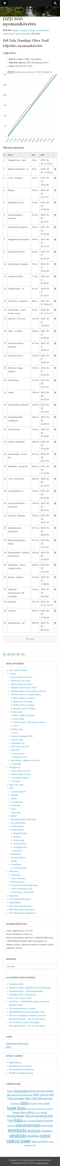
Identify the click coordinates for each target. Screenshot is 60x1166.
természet (33, 1130)
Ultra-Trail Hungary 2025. (20, 998)
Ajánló (14, 798)
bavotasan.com (42, 1163)
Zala (15, 726)
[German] (14, 654)
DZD (36, 1094)
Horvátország (19, 843)
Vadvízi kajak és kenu (21, 774)
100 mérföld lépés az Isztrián (22, 1008)
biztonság (21, 1091)
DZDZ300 (44, 1095)
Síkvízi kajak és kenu (20, 771)
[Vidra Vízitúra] (30, 12)
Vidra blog (15, 812)
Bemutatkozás (17, 882)
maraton (50, 1109)
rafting (30, 1112)
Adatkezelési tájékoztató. (17, 1043)
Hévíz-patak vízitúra (18, 670)
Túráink (12, 674)
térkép (32, 30)
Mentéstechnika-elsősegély (23, 819)
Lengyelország (20, 847)
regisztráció (8, 33)
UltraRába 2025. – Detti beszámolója (26, 991)
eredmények (42, 30)
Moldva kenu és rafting (23, 705)
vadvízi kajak (18, 1141)
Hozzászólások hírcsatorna (21, 1069)
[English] (5, 654)
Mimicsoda (16, 854)
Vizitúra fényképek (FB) (22, 888)
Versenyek (16, 805)
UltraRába (33, 1136)
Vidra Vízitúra (28, 1160)
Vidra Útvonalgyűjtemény (20, 906)
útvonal (24, 30)
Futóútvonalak (19, 868)
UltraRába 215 (17, 743)
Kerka (28, 1109)
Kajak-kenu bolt (16, 785)
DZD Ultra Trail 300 (20, 746)
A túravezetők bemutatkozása (24, 885)
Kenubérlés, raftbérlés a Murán (25, 760)
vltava (51, 1142)
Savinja (31, 1120)
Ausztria (17, 836)
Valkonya (35, 1141)
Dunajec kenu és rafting (24, 708)
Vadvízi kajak (17, 739)
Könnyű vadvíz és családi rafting (26, 694)
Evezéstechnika (18, 823)
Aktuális (14, 795)
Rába (18, 1120)
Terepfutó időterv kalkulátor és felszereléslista (30, 988)
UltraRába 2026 (16, 984)
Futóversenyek (18, 753)
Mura (23, 1112)
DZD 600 (36, 33)
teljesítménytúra (28, 1125)
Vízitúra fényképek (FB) (22, 736)
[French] (10, 654)
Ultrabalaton (46, 1131)
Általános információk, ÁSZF (24, 687)
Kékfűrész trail (19, 757)
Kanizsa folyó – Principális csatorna (29, 722)
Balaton (10, 1091)
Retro (13, 809)
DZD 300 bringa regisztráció (22, 909)
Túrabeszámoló (18, 791)
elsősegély (48, 1098)
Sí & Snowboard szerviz (20, 899)
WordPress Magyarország (21, 1073)
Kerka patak (18, 719)
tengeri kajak (47, 1125)
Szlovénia (17, 850)
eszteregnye (15, 1104)
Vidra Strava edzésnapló (22, 892)
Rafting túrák (17, 729)
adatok (15, 30)
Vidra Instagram (18, 878)
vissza (31, 639)
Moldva (16, 1112)
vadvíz (45, 1136)
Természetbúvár (18, 857)
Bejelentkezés (15, 1062)
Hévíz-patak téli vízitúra (22, 684)
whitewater (28, 1145)
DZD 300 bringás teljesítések (22, 913)
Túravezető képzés (20, 778)
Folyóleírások (17, 830)
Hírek (11, 788)
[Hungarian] (19, 654)
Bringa (14, 861)
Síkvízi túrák (16, 712)
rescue (37, 1113)
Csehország (18, 840)
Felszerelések (17, 826)
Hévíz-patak (44, 1103)
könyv (44, 1109)
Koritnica (34, 1109)
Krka (40, 1109)
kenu (21, 1108)
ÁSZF (8, 1047)
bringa (32, 1091)
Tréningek (15, 781)
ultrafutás (17, 1135)
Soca (15, 732)
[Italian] (23, 654)
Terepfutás (16, 864)
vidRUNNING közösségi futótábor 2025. (27, 1012)
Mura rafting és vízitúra (21, 677)
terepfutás (17, 1130)
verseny (44, 1141)
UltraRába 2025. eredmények (22, 994)
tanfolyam (11, 1126)
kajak (11, 1108)
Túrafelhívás (17, 802)
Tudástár (13, 816)
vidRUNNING (15, 902)
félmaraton (33, 1104)
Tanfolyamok (15, 767)
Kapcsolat (13, 895)
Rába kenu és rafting (20, 680)
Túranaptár (16, 764)
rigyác (43, 1112)
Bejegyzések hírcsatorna (20, 1066)
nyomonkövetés (22, 33)
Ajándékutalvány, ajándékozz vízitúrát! (28, 691)
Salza (25, 1121)
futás (25, 1103)
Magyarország (20, 833)
